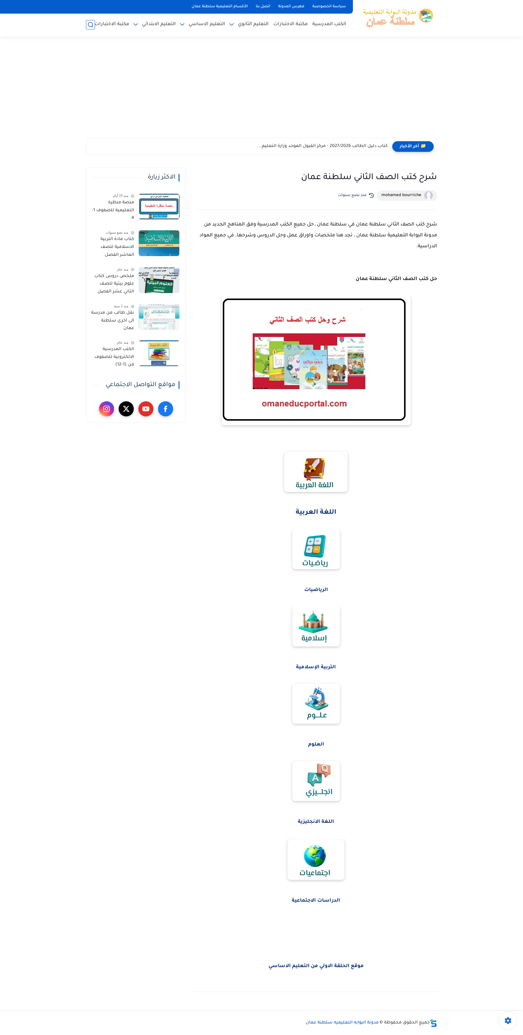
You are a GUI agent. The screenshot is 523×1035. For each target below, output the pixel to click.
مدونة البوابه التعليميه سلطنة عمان (342, 1022)
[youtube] (145, 408)
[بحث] (90, 24)
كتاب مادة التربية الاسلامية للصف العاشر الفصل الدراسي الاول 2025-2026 (114, 248)
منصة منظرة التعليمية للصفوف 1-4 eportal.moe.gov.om (112, 211)
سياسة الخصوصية (329, 7)
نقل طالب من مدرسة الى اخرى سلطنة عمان (112, 321)
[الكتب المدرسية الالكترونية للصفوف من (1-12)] (159, 353)
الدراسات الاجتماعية (316, 900)
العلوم (316, 744)
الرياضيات (316, 590)
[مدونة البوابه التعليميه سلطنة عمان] (396, 17)
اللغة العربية (316, 512)
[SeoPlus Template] (433, 1023)
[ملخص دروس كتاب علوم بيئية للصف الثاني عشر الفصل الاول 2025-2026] (159, 280)
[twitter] (126, 408)
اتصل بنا (263, 7)
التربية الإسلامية (316, 667)
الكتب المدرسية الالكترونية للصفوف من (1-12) (114, 357)
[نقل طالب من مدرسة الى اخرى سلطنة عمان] (159, 317)
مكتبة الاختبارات (290, 24)
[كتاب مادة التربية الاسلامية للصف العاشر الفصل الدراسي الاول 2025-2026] (159, 243)
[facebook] (165, 408)
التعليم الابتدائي (159, 24)
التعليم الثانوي (253, 24)
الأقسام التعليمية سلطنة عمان (220, 7)
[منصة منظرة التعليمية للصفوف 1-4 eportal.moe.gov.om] (159, 206)
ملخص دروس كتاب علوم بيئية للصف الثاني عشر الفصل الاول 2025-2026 (114, 285)
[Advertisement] (261, 90)
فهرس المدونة (291, 7)
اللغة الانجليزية (316, 822)
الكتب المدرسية (329, 24)
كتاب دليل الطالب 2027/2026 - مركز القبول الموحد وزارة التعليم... (322, 146)
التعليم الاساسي (207, 24)
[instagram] (106, 408)
